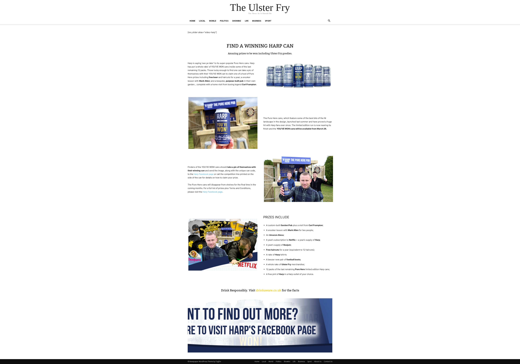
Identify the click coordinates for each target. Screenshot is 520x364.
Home (192, 21)
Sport (268, 21)
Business (256, 21)
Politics (224, 21)
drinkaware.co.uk (268, 290)
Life (246, 21)
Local (202, 21)
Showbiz (236, 21)
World (212, 21)
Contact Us (328, 361)
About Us (317, 361)
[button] (329, 21)
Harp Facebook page (204, 174)
